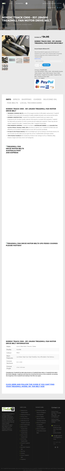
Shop (8, 24)
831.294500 (41, 71)
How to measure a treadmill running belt (41, 424)
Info (8, 99)
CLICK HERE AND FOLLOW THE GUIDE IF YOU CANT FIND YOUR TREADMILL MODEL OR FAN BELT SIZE (30, 385)
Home (3, 24)
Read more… (38, 58)
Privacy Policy (24, 416)
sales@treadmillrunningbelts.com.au (57, 437)
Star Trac (23, 451)
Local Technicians (31, 103)
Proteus (23, 453)
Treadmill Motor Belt (43, 76)
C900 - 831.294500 (53, 71)
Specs (16, 99)
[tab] (9, 100)
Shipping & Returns (25, 414)
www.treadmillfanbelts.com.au (33, 470)
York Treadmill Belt (25, 424)
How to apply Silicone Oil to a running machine (41, 418)
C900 (46, 71)
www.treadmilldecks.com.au (25, 468)
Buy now (47, 64)
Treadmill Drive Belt (47, 75)
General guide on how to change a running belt (41, 412)
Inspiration (23, 459)
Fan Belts (12, 103)
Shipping (27, 99)
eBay (54, 135)
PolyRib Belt (43, 70)
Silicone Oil (50, 99)
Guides (37, 99)
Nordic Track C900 (43, 73)
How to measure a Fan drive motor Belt (41, 430)
